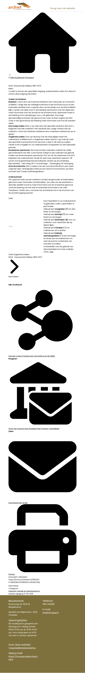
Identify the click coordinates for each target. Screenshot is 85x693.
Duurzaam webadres (18, 577)
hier (51, 252)
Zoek (11, 198)
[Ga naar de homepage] (20, 6)
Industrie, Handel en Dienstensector (24, 591)
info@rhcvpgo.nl (50, 612)
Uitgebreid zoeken (21, 254)
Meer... (11, 88)
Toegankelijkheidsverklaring (22, 648)
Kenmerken (13, 276)
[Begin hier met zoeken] (42, 72)
